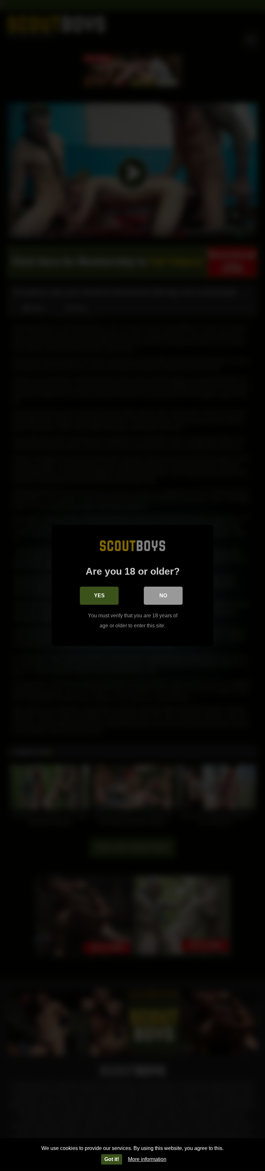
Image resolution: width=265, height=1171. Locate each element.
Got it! (111, 1159)
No (163, 595)
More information (147, 1159)
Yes (99, 595)
